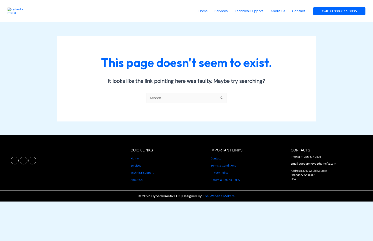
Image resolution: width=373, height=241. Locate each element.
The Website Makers (219, 196)
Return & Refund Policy (225, 180)
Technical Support (249, 11)
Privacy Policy (219, 173)
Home (203, 11)
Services (221, 11)
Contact (298, 11)
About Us (136, 180)
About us (277, 11)
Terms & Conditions (223, 165)
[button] (339, 11)
